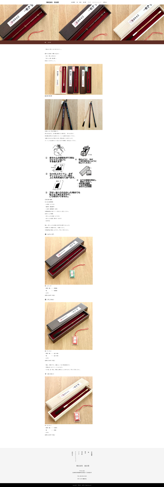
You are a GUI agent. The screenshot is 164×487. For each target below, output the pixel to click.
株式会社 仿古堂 (52, 2)
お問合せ (105, 2)
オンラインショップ (97, 2)
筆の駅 (84, 2)
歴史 (80, 2)
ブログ (89, 2)
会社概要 (73, 2)
